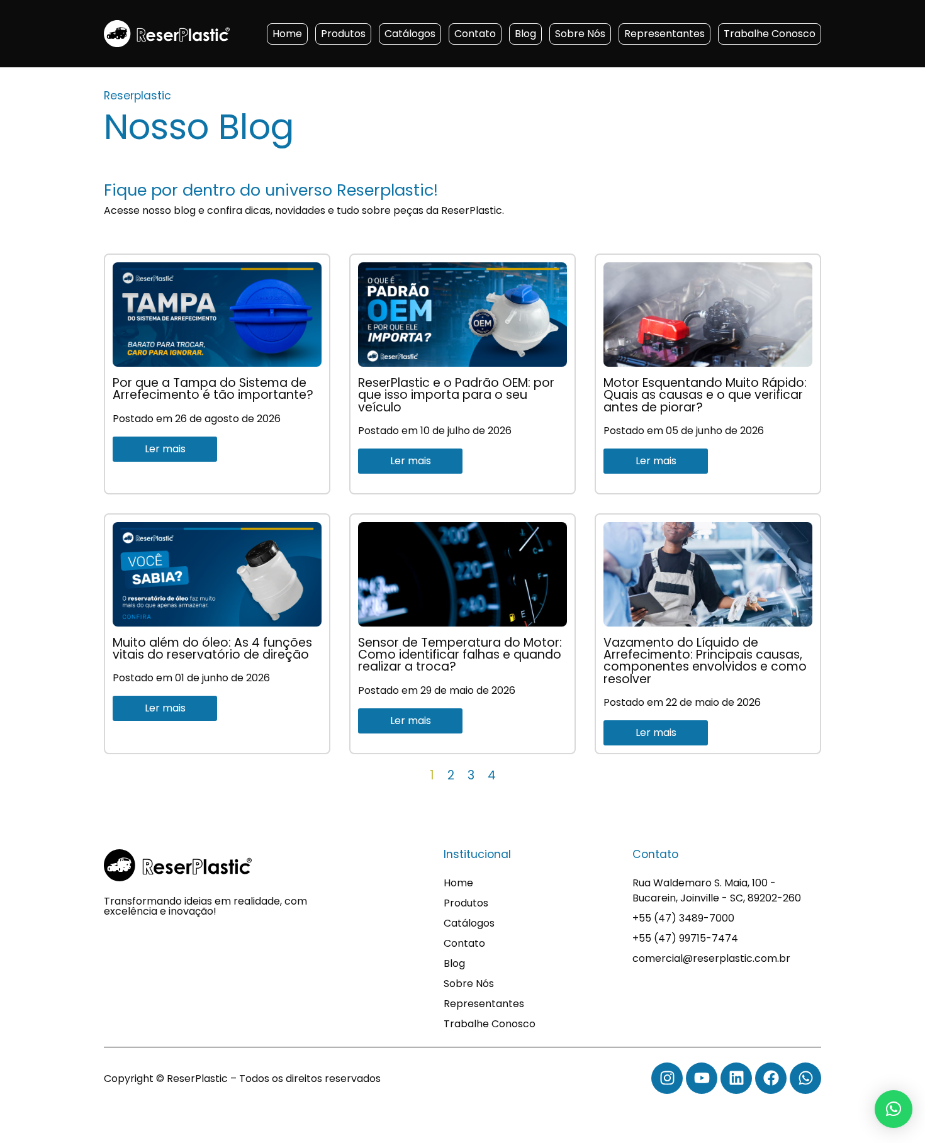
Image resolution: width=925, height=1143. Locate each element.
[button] (893, 1109)
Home (287, 33)
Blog (525, 33)
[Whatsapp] (805, 1078)
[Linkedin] (736, 1078)
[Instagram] (667, 1078)
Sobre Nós (580, 33)
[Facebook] (771, 1078)
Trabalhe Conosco (770, 33)
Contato (475, 33)
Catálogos (409, 33)
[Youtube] (701, 1078)
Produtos (343, 33)
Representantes (664, 33)
